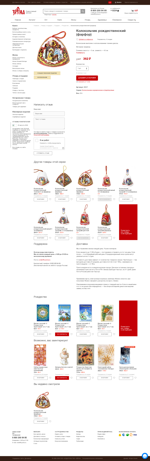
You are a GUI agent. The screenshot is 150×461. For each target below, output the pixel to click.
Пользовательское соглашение (92, 458)
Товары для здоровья (19, 106)
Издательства (80, 436)
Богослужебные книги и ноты (21, 32)
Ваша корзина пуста (131, 13)
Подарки (57, 25)
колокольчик (42, 77)
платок (54, 14)
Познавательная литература (21, 41)
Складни (15, 66)
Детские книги (16, 47)
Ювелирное (117, 20)
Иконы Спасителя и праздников (18, 58)
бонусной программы (41, 135)
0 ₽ (110, 2)
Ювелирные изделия (21, 112)
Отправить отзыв (43, 153)
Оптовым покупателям (40, 441)
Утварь (88, 20)
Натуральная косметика (20, 100)
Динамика (27, 458)
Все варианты (62, 334)
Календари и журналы (19, 50)
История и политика (18, 36)
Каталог (32, 20)
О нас (35, 443)
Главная (18, 20)
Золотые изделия (17, 114)
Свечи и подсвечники (19, 81)
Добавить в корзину (87, 78)
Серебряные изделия (19, 117)
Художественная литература (21, 39)
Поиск (83, 11)
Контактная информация (41, 439)
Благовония (16, 83)
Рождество (65, 25)
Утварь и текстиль (18, 90)
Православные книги (19, 34)
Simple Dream (133, 458)
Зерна (18, 11)
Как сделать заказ (34, 2)
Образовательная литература (18, 44)
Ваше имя (37, 109)
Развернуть (80, 52)
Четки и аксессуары (18, 92)
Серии (78, 439)
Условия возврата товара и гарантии (55, 2)
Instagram (100, 436)
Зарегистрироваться (131, 2)
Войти (119, 2)
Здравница (102, 20)
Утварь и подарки (46, 25)
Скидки (130, 20)
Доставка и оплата (18, 2)
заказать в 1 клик (84, 82)
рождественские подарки (47, 73)
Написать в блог (60, 439)
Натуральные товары (21, 98)
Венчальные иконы (18, 68)
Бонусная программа (61, 441)
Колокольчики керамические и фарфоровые (98, 90)
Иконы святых (16, 63)
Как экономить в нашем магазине (82, 2)
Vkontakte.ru (101, 439)
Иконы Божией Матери (19, 61)
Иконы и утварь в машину (20, 71)
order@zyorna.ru (95, 14)
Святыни (15, 85)
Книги (59, 20)
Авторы (78, 434)
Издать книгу (59, 434)
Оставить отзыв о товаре (62, 436)
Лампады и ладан (18, 78)
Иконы (73, 20)
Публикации (80, 441)
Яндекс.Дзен (101, 434)
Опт (46, 20)
